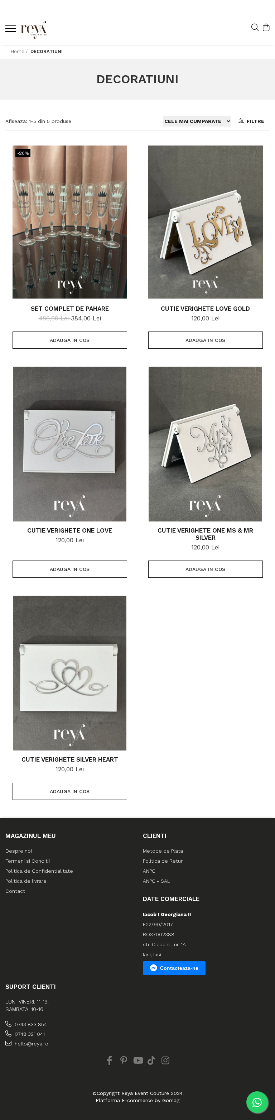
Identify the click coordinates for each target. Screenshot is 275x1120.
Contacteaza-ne (179, 968)
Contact (15, 891)
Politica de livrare (26, 881)
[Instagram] (165, 1060)
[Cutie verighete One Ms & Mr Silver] (205, 444)
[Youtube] (137, 1060)
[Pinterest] (123, 1060)
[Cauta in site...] (255, 28)
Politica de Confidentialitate (39, 871)
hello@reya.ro (30, 1044)
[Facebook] (109, 1060)
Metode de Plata (163, 851)
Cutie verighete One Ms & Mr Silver (205, 534)
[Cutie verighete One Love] (70, 444)
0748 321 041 (29, 1034)
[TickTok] (151, 1060)
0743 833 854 (30, 1024)
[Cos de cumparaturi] (266, 28)
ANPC (149, 871)
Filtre (254, 121)
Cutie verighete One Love (69, 530)
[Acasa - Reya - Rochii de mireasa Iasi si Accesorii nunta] (48, 29)
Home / (20, 51)
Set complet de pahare (70, 308)
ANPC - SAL (156, 881)
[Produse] (11, 30)
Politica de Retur (163, 861)
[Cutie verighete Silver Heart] (70, 673)
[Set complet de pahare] (70, 222)
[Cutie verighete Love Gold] (205, 222)
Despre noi (18, 851)
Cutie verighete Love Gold (205, 308)
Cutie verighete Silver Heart (69, 759)
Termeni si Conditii (27, 861)
